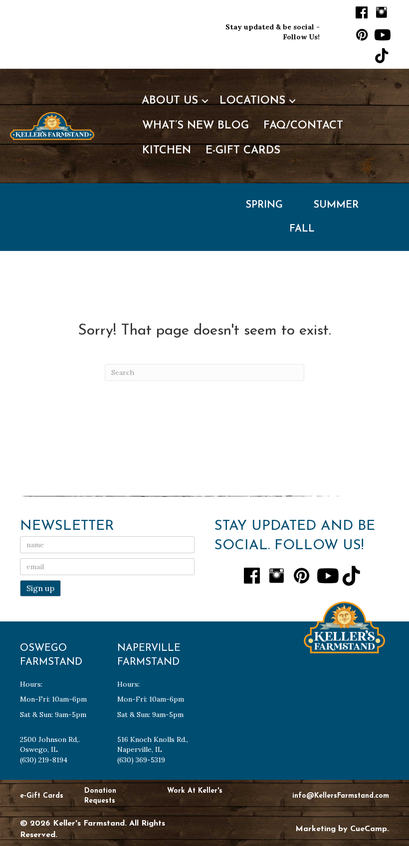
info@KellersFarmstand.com (340, 796)
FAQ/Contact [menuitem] (303, 125)
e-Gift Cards (41, 796)
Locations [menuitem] (252, 101)
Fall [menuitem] (302, 229)
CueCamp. (369, 829)
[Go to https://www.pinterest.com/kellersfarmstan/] (361, 35)
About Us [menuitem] (170, 101)
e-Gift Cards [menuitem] (242, 150)
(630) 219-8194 (43, 759)
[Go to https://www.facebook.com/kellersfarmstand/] (361, 13)
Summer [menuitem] (336, 205)
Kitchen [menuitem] (166, 150)
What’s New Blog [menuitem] (195, 125)
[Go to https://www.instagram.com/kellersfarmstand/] (381, 12)
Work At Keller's (194, 791)
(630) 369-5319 (141, 759)
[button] (205, 101)
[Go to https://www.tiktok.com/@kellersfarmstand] (381, 56)
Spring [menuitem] (264, 205)
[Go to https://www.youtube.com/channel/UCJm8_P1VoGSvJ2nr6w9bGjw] (381, 35)
